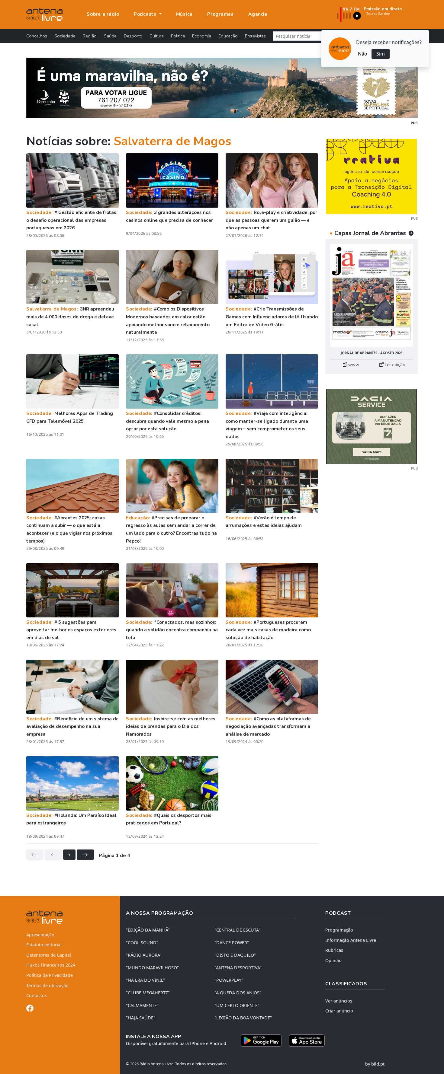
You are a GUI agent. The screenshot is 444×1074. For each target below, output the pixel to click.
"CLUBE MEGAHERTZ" (148, 993)
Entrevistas (255, 36)
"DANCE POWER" (231, 942)
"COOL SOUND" (142, 942)
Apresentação (40, 935)
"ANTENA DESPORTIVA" (238, 967)
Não (362, 53)
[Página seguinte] (69, 854)
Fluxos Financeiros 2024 (50, 965)
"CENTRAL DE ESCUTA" (237, 930)
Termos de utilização (47, 985)
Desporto (133, 36)
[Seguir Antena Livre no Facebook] (30, 1009)
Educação (228, 36)
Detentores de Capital (48, 955)
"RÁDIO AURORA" (144, 955)
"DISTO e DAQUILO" (235, 955)
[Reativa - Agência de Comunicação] (371, 176)
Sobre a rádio (103, 14)
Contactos (36, 995)
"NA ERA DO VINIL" (145, 980)
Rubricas (334, 950)
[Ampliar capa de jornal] (371, 295)
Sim (380, 53)
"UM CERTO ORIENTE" (236, 1005)
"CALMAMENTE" (142, 1005)
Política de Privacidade (49, 975)
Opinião (333, 960)
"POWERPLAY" (228, 980)
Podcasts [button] (146, 14)
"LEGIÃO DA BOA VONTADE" (243, 1018)
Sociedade (65, 36)
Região (90, 36)
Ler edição (394, 365)
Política (178, 36)
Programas (220, 14)
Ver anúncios (338, 1001)
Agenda (257, 14)
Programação (339, 930)
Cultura (157, 36)
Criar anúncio (339, 1011)
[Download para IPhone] (307, 1040)
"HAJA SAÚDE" (140, 1018)
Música (184, 14)
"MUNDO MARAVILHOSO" (152, 967)
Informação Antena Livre (350, 940)
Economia (201, 36)
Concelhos (36, 36)
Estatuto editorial (44, 945)
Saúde (110, 36)
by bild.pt (374, 1064)
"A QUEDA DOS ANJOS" (237, 993)
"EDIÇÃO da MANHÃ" (148, 930)
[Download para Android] (261, 1040)
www (353, 365)
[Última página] (85, 854)
